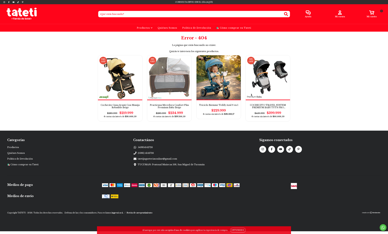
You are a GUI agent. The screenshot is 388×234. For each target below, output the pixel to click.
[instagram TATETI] (4, 2)
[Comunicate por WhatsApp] (383, 227)
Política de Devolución (196, 27)
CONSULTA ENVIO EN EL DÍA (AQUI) (194, 2)
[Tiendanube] (371, 213)
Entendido (238, 230)
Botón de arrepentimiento (139, 213)
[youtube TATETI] (14, 2)
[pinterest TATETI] (23, 2)
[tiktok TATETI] (18, 2)
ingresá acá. (118, 213)
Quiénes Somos (167, 27)
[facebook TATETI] (9, 2)
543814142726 (145, 147)
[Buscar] (286, 14)
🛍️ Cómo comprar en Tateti (233, 27)
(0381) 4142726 (146, 153)
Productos (144, 27)
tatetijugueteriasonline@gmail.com (157, 158)
